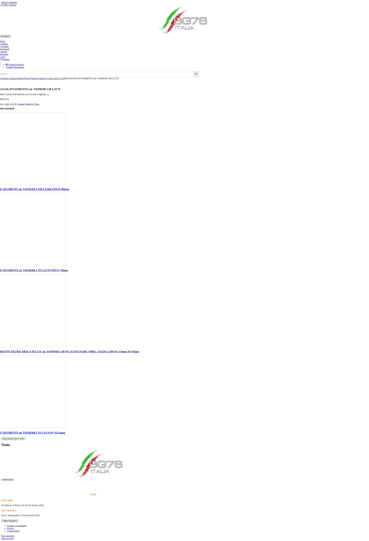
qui (48, 94)
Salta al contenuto (9, 2)
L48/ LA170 (10, 104)
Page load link (7, 536)
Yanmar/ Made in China (28, 104)
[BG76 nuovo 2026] (184, 33)
